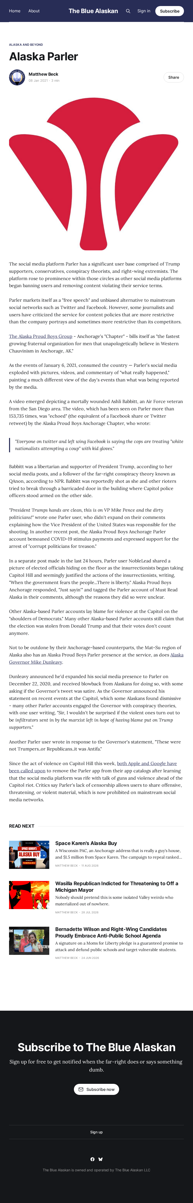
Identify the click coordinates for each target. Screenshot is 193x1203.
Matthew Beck (43, 74)
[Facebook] (92, 1159)
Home (14, 10)
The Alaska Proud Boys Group (40, 336)
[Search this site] (128, 11)
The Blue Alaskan (93, 11)
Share (173, 77)
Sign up (96, 1132)
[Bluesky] (101, 1159)
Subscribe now (100, 1089)
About (34, 10)
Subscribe (169, 11)
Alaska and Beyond (26, 45)
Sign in (143, 10)
